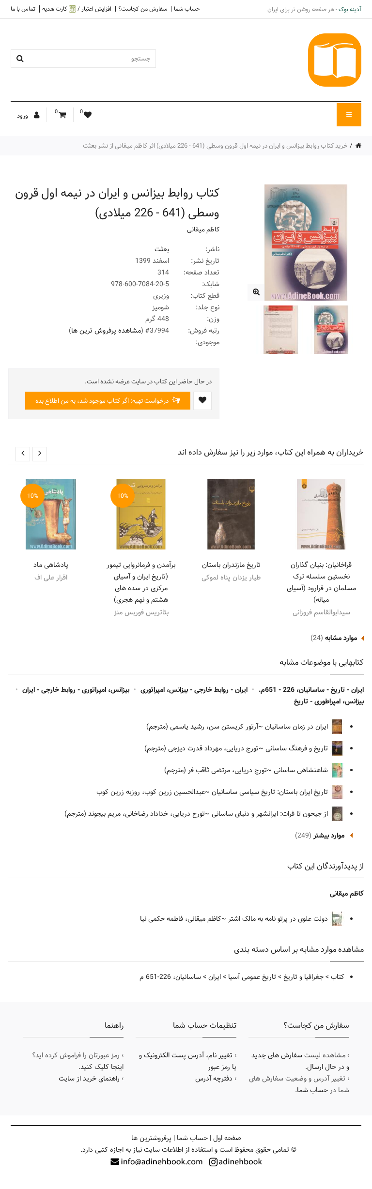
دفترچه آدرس (213, 1078)
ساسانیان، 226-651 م (170, 977)
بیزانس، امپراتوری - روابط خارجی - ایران (75, 690)
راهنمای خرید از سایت (89, 1078)
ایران (214, 977)
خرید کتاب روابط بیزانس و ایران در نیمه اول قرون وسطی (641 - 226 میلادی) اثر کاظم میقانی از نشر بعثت (215, 145)
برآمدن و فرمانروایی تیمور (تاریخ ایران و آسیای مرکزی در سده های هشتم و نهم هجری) (141, 582)
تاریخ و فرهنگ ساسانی (297, 748)
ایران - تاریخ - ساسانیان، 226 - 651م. (311, 690)
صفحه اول (227, 1138)
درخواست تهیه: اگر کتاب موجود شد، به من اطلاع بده (102, 401)
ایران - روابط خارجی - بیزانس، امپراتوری (194, 690)
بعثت (162, 249)
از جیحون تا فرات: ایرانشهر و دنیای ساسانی (271, 814)
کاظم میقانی (203, 229)
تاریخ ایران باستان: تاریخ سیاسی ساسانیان (271, 792)
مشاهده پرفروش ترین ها (106, 330)
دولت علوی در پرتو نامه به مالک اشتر (279, 919)
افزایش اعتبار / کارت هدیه (76, 9)
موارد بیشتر (328, 835)
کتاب (337, 977)
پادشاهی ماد (50, 565)
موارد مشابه (341, 638)
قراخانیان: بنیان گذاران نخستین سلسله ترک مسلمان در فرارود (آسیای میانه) (321, 582)
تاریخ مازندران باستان (231, 565)
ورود (23, 115)
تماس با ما (23, 9)
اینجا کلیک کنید (102, 1067)
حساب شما (187, 9)
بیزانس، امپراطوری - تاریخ (329, 701)
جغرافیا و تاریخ (303, 977)
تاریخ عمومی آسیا (252, 977)
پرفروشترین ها (151, 1138)
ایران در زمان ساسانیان (297, 726)
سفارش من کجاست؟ (142, 9)
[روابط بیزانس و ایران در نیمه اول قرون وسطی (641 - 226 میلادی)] (256, 292)
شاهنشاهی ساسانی (302, 770)
